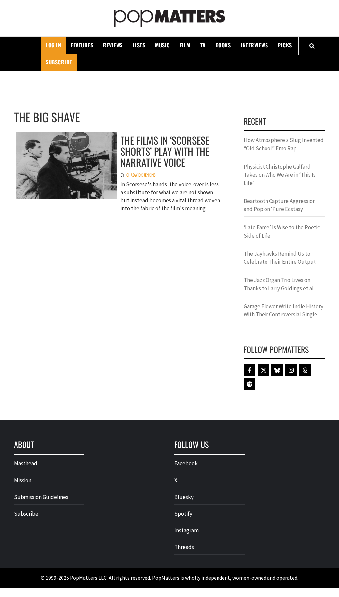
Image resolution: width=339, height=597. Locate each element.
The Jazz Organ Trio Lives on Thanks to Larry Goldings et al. (279, 284)
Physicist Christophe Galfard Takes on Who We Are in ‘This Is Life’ (279, 175)
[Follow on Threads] (305, 370)
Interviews (254, 45)
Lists (139, 45)
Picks (285, 45)
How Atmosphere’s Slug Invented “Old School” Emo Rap (284, 144)
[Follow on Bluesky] (277, 370)
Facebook (186, 463)
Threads (184, 547)
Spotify (183, 513)
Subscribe (59, 62)
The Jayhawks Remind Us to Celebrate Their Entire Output (280, 257)
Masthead (25, 463)
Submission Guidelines (41, 497)
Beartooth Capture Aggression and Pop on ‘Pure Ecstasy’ (279, 205)
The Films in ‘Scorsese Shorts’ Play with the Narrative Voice (165, 151)
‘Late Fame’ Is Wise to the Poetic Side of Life (282, 231)
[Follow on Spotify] (249, 384)
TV (203, 45)
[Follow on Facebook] (249, 370)
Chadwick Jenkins (141, 175)
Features (82, 45)
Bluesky (184, 497)
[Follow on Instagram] (291, 370)
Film (185, 45)
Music (162, 45)
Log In (53, 45)
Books (223, 45)
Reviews (113, 45)
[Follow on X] (263, 370)
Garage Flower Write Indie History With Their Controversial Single (283, 310)
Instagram (186, 530)
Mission (22, 480)
